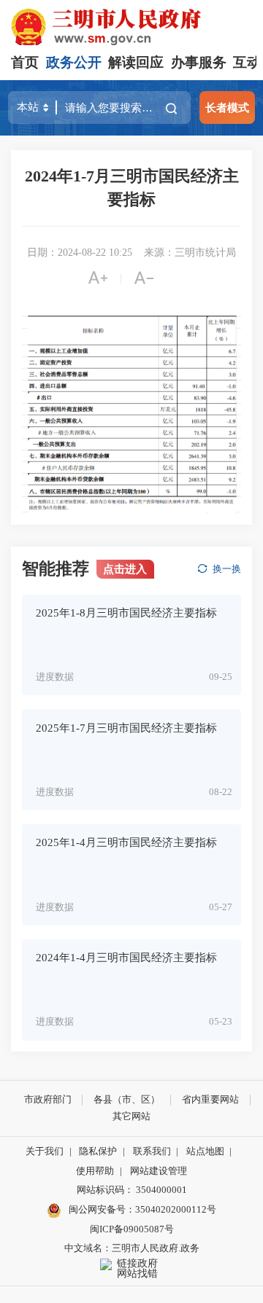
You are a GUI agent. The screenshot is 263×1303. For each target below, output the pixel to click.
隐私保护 (98, 1151)
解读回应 (136, 62)
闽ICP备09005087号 (132, 1229)
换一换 (227, 568)
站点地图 (205, 1151)
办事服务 (198, 62)
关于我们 (45, 1151)
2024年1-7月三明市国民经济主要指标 (132, 187)
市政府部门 (48, 1099)
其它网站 (131, 1116)
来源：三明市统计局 (190, 252)
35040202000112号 (175, 1209)
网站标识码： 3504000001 (132, 1189)
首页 (25, 62)
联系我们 (152, 1151)
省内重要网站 (210, 1099)
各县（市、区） (127, 1099)
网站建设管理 (158, 1170)
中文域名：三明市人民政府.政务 (131, 1248)
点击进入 (125, 569)
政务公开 (74, 62)
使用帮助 (95, 1170)
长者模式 (227, 107)
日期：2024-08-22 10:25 (79, 252)
